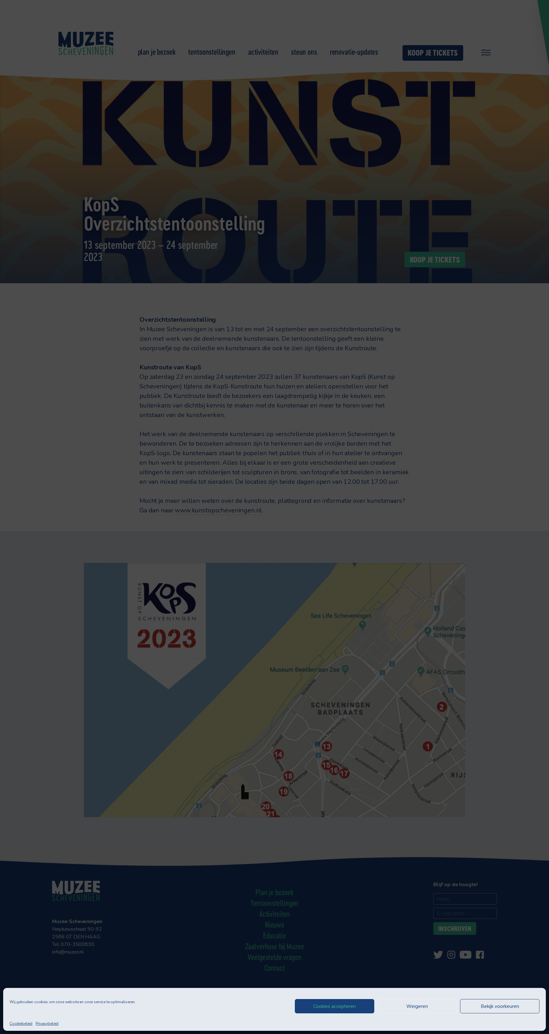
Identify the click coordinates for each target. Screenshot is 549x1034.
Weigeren (417, 1006)
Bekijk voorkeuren (500, 1006)
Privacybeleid (47, 1023)
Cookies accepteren (334, 1006)
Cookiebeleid (21, 1023)
